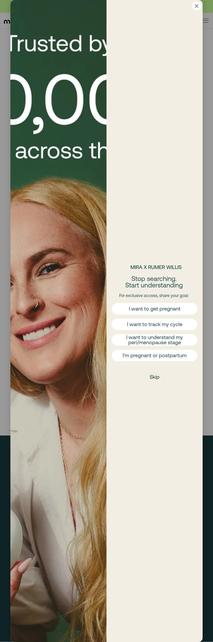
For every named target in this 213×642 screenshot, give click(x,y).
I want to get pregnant (155, 309)
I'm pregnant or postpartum (155, 355)
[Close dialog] (197, 6)
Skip (154, 377)
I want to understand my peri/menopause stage (154, 339)
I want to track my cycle (154, 324)
